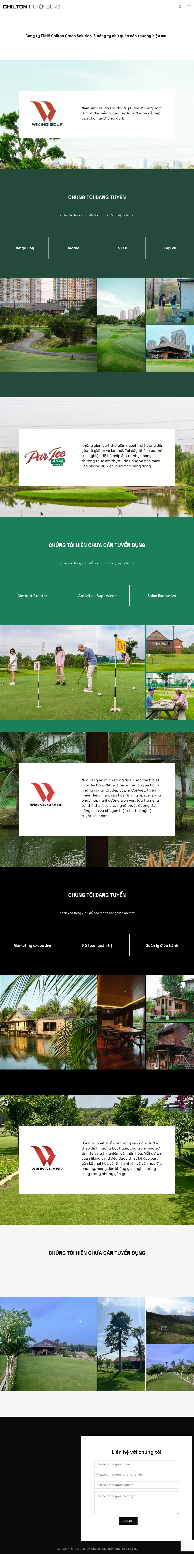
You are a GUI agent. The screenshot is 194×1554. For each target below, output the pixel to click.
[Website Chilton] (31, 7)
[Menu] (189, 6)
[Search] (180, 6)
